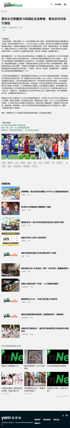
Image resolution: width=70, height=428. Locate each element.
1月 (53, 163)
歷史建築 (26, 166)
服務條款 (37, 420)
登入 (65, 4)
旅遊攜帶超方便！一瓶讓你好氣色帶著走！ (34, 389)
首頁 (2, 11)
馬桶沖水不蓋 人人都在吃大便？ (57, 389)
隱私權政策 (47, 420)
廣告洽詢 (56, 420)
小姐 (16, 163)
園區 (29, 163)
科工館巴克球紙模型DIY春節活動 (13, 125)
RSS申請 (58, 4)
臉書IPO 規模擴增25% (10, 366)
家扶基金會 (17, 166)
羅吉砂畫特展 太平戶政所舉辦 (34, 367)
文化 (34, 163)
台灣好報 (4, 27)
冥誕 (3, 166)
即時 (6, 11)
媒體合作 (37, 423)
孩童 (9, 166)
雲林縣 (47, 163)
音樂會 (23, 163)
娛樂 (3, 163)
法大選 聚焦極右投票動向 (57, 366)
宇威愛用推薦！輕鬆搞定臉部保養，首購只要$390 (11, 389)
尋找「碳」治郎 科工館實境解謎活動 (15, 128)
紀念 (40, 163)
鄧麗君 (10, 163)
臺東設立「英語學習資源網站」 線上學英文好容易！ (20, 130)
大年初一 (35, 166)
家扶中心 (60, 163)
